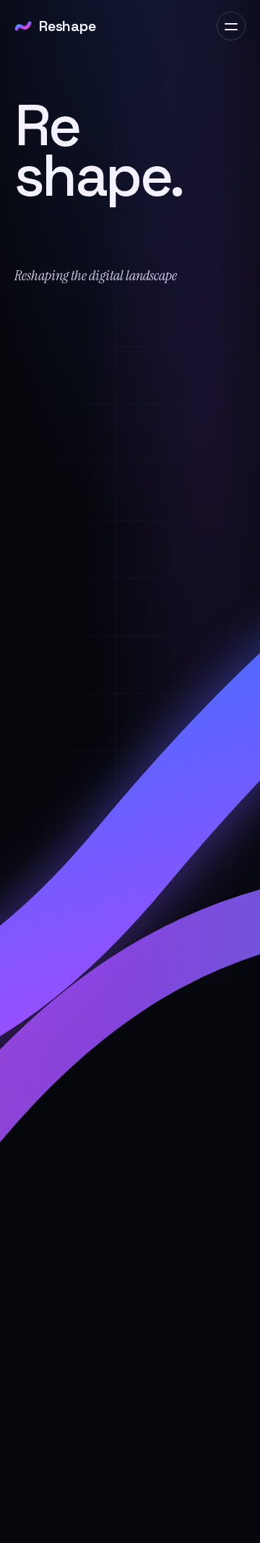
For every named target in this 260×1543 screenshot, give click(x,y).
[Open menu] (231, 26)
